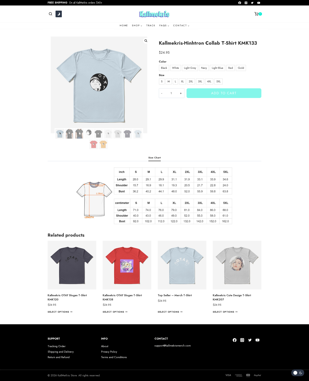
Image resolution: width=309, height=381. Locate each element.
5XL (218, 81)
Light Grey (190, 68)
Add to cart (224, 93)
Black (164, 68)
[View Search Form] (50, 13)
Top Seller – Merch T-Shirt (175, 295)
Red (230, 68)
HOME (124, 25)
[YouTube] (258, 2)
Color (162, 62)
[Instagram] (246, 2)
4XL (209, 81)
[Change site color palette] (59, 14)
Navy (204, 68)
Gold (241, 68)
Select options (58, 311)
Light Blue (217, 68)
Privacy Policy (109, 352)
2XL (191, 81)
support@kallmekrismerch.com (172, 345)
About (104, 346)
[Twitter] (252, 2)
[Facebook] (240, 2)
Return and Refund (59, 357)
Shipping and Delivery (61, 352)
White (175, 68)
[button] (146, 41)
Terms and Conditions (114, 357)
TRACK (150, 25)
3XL (200, 81)
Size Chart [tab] (154, 157)
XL (182, 81)
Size (161, 75)
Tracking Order (57, 346)
